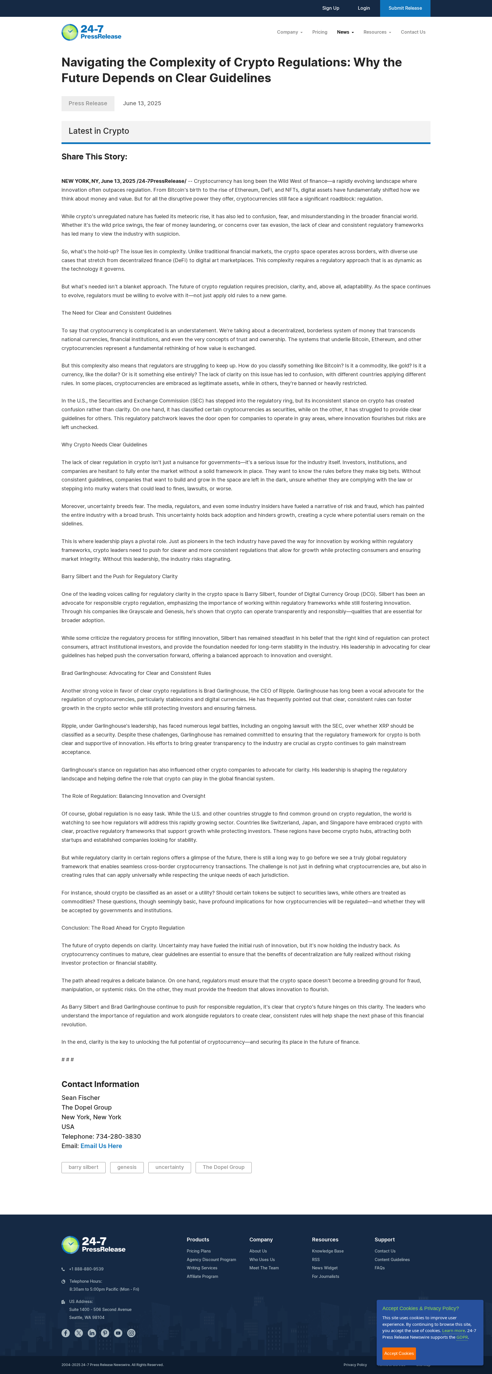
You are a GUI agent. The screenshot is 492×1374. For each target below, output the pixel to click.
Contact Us (413, 32)
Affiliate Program (202, 1277)
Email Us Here (101, 1146)
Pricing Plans (199, 1251)
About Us (258, 1251)
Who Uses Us (262, 1260)
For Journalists (325, 1277)
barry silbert (84, 1167)
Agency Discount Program (211, 1260)
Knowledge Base (328, 1251)
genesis (127, 1167)
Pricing (319, 32)
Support (385, 1240)
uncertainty (169, 1167)
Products (198, 1240)
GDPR (462, 1337)
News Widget (325, 1268)
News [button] (343, 32)
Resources (325, 1240)
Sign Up (330, 8)
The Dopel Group (224, 1167)
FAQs (380, 1268)
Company (261, 1240)
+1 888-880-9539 (86, 1269)
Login (364, 8)
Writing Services (202, 1268)
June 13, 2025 (142, 103)
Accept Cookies (399, 1353)
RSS (316, 1260)
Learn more (453, 1330)
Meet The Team (264, 1268)
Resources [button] (376, 32)
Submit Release (405, 8)
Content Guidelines (392, 1260)
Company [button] (288, 32)
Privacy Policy (355, 1365)
